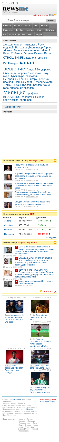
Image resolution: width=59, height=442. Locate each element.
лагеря (18, 44)
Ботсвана (21, 47)
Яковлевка (34, 73)
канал (27, 63)
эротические (10, 100)
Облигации (9, 73)
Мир (36, 25)
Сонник (28, 425)
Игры (27, 427)
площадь (8, 82)
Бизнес (44, 25)
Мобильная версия (40, 15)
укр (12, 2)
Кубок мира (17, 76)
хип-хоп (8, 44)
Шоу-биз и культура (25, 30)
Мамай (46, 50)
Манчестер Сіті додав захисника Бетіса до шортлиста (40, 389)
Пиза (16, 85)
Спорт (39, 30)
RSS (52, 15)
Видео (39, 34)
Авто (29, 423)
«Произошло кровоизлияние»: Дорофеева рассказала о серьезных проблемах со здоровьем (35, 176)
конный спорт (24, 82)
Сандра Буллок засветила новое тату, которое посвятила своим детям (32, 203)
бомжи (8, 50)
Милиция (14, 92)
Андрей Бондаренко (39, 69)
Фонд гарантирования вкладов (26, 86)
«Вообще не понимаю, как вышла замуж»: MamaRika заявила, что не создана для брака (34, 185)
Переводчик (24, 431)
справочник (29, 97)
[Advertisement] (27, 126)
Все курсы (51, 237)
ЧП (4, 34)
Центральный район (15, 79)
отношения (13, 57)
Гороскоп (22, 421)
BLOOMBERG (11, 97)
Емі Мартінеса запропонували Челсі (40, 367)
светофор (26, 100)
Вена (6, 53)
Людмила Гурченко (36, 57)
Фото (30, 34)
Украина (18, 25)
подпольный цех (34, 44)
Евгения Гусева (33, 53)
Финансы (22, 423)
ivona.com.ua (31, 169)
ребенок (44, 79)
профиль (32, 93)
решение (14, 69)
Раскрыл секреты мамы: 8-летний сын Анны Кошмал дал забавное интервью (33, 193)
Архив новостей (13, 107)
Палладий (9, 234)
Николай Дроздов (31, 85)
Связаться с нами (47, 402)
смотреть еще (49, 291)
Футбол (8, 315)
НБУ (32, 214)
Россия (28, 25)
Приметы (31, 421)
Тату (45, 73)
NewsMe (17, 399)
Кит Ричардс (10, 63)
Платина (8, 230)
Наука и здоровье (17, 34)
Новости (7, 25)
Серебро (8, 225)
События (16, 53)
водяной (8, 47)
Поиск (10, 20)
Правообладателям (48, 399)
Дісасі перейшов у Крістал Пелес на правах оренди (14, 369)
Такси (34, 429)
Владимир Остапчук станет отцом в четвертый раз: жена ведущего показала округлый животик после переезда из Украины (33, 261)
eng (16, 2)
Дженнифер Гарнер (40, 47)
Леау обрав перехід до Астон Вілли (38, 317)
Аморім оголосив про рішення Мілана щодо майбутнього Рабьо (40, 342)
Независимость (43, 82)
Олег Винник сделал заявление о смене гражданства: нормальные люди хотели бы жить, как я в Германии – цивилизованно (35, 250)
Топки (7, 85)
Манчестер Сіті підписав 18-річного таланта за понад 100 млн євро (15, 318)
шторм (34, 79)
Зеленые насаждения (27, 50)
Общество (8, 30)
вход (6, 76)
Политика (49, 30)
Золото (7, 221)
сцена (40, 97)
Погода (29, 419)
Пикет (47, 53)
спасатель (32, 76)
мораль (22, 73)
